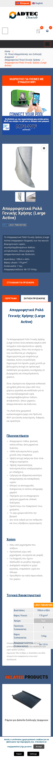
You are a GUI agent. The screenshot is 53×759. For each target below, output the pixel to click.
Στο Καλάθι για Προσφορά (20, 282)
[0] (39, 32)
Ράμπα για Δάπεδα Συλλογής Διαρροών (26, 720)
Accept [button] (39, 746)
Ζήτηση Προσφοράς (34, 298)
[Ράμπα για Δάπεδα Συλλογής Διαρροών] (26, 699)
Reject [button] (19, 754)
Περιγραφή (11, 298)
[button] (44, 148)
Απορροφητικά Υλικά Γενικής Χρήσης (22, 59)
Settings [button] (33, 754)
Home (7, 51)
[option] (25, 167)
